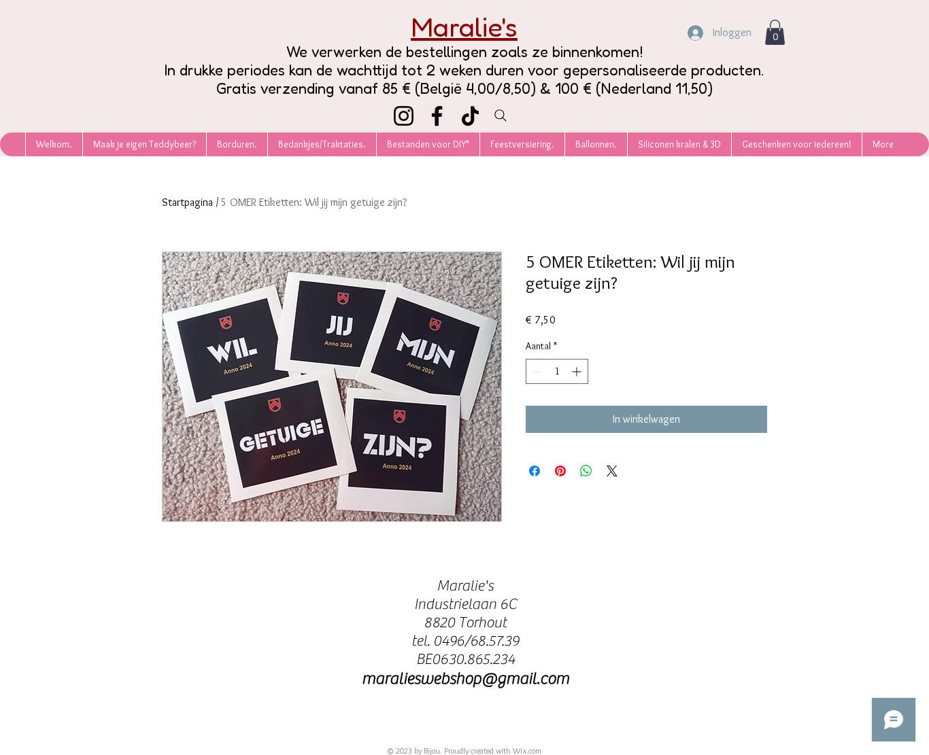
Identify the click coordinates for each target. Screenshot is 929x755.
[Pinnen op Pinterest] (560, 471)
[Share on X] (612, 471)
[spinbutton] (557, 371)
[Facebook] (437, 116)
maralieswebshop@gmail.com (465, 678)
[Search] (500, 115)
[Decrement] (536, 371)
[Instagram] (403, 116)
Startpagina (187, 202)
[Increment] (577, 371)
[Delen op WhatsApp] (586, 471)
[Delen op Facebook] (534, 471)
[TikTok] (470, 116)
